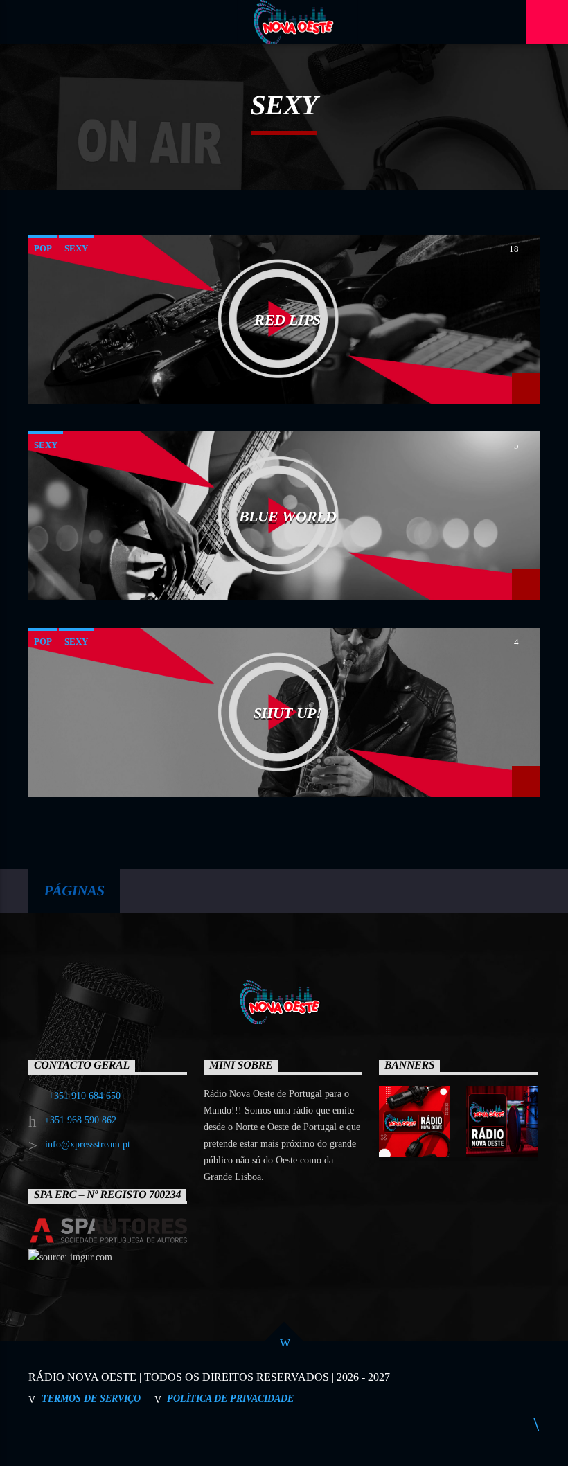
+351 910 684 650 (84, 1096)
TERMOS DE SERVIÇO (91, 1398)
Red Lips (287, 319)
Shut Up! (287, 713)
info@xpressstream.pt (87, 1144)
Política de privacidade (230, 1398)
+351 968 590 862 (80, 1120)
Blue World (288, 516)
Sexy (76, 248)
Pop (43, 248)
